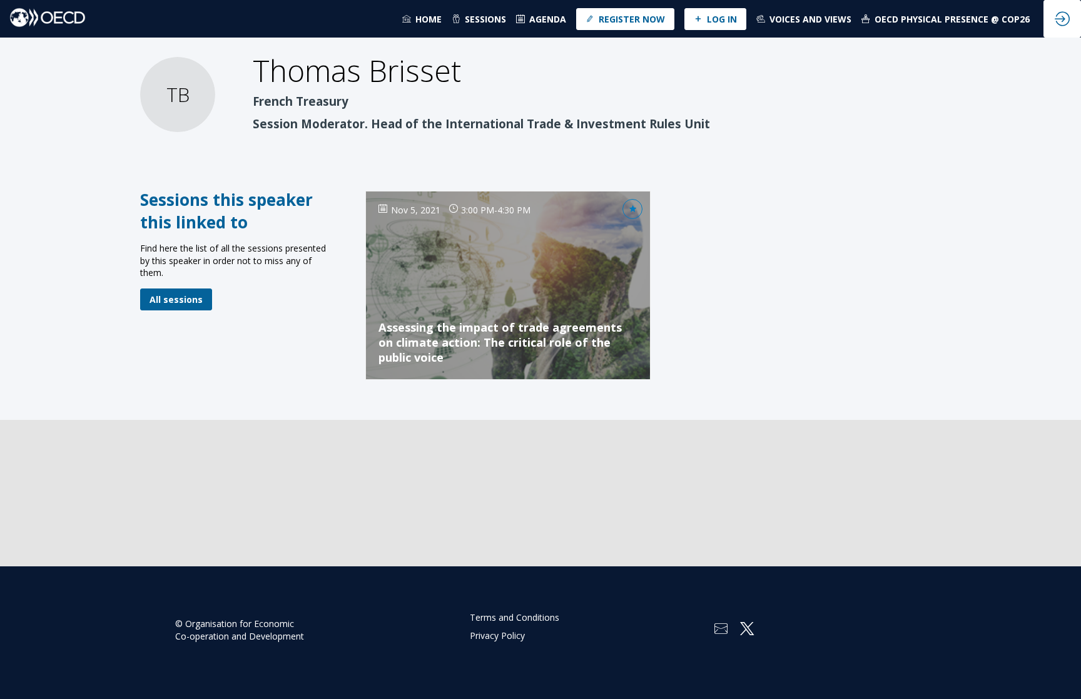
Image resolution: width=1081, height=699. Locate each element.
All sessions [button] (176, 299)
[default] (541, 19)
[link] (422, 19)
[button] (625, 19)
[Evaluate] (632, 209)
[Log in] (1062, 19)
